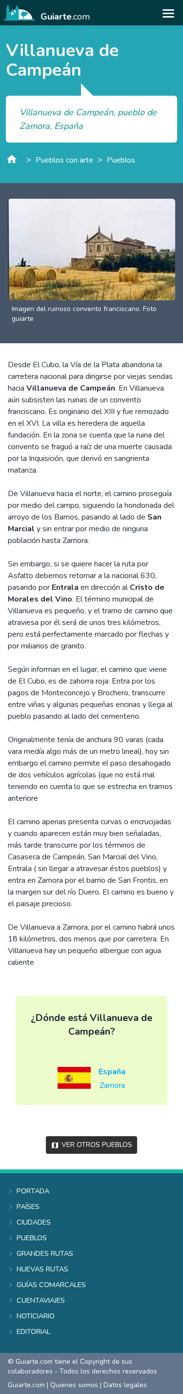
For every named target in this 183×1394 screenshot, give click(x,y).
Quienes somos (74, 1385)
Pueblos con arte (64, 160)
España (112, 1071)
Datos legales (125, 1385)
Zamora (112, 1085)
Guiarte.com (26, 1385)
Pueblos (121, 160)
